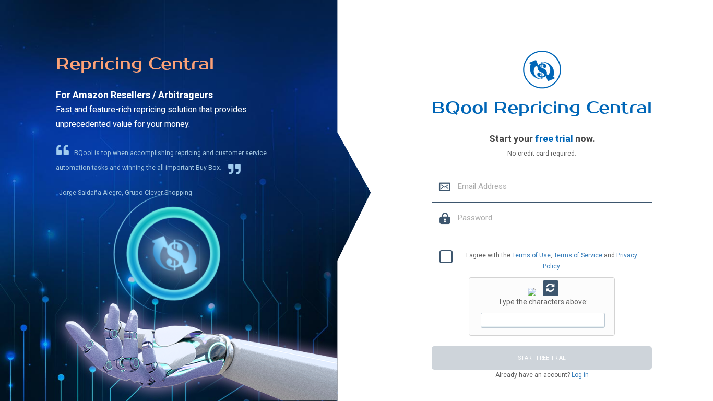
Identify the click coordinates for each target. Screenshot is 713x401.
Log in (579, 375)
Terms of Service (578, 255)
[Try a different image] (550, 288)
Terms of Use (531, 255)
